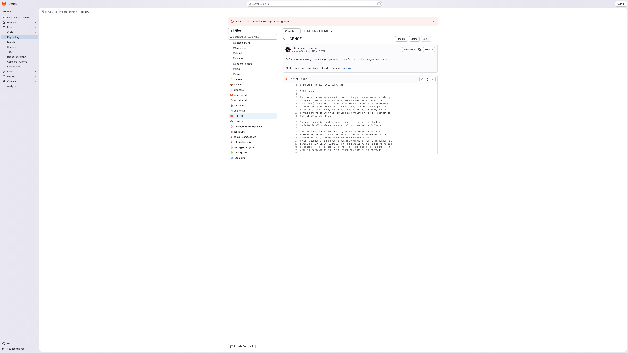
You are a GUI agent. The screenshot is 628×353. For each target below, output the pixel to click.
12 (295, 119)
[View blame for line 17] (285, 134)
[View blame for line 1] (285, 84)
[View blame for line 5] (285, 97)
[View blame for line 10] (285, 112)
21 (295, 147)
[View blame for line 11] (285, 116)
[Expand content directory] (231, 58)
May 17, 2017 (319, 51)
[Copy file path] (332, 31)
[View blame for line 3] (285, 91)
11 (295, 116)
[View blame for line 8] (285, 106)
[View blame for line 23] (285, 153)
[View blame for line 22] (285, 150)
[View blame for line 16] (285, 131)
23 (295, 153)
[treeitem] (253, 42)
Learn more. (381, 59)
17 (295, 134)
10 (295, 112)
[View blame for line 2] (285, 88)
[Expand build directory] (231, 53)
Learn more (347, 68)
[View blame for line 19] (285, 140)
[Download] (433, 79)
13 (295, 122)
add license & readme (304, 48)
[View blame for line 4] (285, 94)
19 (295, 140)
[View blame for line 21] (285, 147)
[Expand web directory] (231, 74)
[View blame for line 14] (285, 125)
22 (295, 150)
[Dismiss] (434, 21)
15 (295, 128)
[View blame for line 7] (285, 103)
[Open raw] (427, 79)
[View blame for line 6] (285, 100)
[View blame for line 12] (285, 119)
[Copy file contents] (422, 79)
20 (295, 144)
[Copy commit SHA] (419, 49)
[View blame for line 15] (285, 128)
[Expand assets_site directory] (231, 48)
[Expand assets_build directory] (231, 43)
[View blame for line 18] (285, 137)
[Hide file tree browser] (231, 30)
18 (295, 137)
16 (295, 131)
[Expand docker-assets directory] (231, 64)
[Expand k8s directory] (231, 69)
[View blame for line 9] (285, 109)
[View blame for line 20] (285, 143)
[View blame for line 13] (285, 122)
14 (295, 125)
